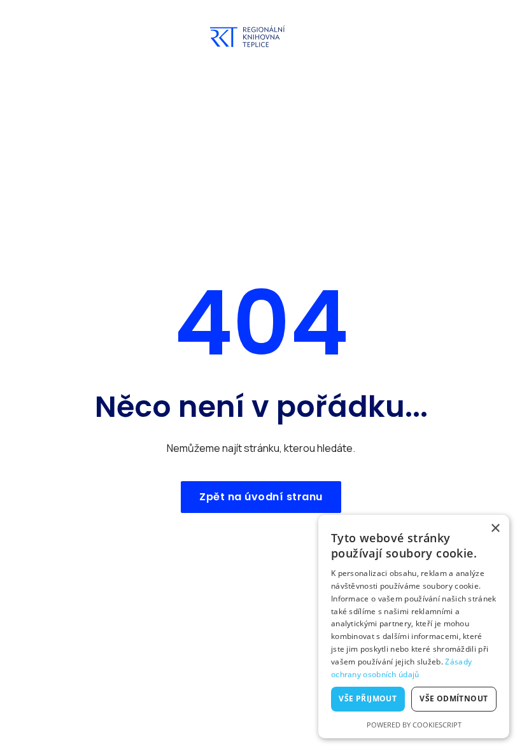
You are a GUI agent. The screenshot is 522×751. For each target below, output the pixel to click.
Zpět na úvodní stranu (261, 496)
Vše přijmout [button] (368, 698)
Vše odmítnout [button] (454, 698)
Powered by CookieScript (414, 724)
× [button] (495, 528)
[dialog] (413, 626)
